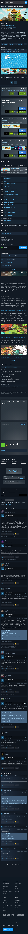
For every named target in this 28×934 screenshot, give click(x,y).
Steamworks (6, 888)
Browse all (23, 165)
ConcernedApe (4, 291)
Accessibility (6, 902)
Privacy (4, 900)
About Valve (18, 883)
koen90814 (7, 698)
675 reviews (13, 611)
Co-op (11, 44)
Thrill (6, 540)
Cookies (5, 907)
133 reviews (7, 754)
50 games (7, 512)
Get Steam (17, 900)
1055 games (7, 542)
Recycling (17, 891)
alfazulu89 (7, 588)
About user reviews (14, 462)
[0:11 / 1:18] (14, 60)
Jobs (16, 886)
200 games (7, 653)
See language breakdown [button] (4, 462)
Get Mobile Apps (8, 929)
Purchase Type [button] (14, 489)
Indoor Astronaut (10, 25)
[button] (3, 6)
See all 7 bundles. (5, 161)
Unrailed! (12, 104)
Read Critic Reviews (14, 445)
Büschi (6, 732)
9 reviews (6, 565)
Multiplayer (4, 44)
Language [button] (3, 492)
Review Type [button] (4, 489)
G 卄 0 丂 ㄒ (7, 610)
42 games (7, 733)
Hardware (17, 888)
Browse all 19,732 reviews (14, 864)
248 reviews (13, 542)
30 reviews (12, 512)
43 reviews (7, 676)
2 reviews (12, 699)
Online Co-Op (18, 44)
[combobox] (15, 2)
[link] (13, 93)
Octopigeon (7, 510)
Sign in (2, 77)
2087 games (7, 611)
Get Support (18, 905)
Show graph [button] (22, 495)
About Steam (6, 883)
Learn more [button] (23, 247)
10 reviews (7, 589)
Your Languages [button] (8, 500)
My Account (18, 907)
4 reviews (13, 653)
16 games (6, 699)
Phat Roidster (8, 675)
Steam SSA (5, 886)
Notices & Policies (7, 905)
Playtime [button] (20, 492)
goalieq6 (7, 563)
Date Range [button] (12, 492)
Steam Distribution (7, 891)
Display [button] (3, 495)
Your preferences (23, 462)
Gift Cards (5, 893)
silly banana (7, 753)
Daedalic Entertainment (11, 27)
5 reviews (12, 733)
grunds (6, 652)
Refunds (5, 910)
